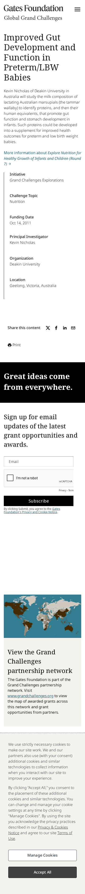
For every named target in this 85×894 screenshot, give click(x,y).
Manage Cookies (42, 855)
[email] (73, 328)
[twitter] (48, 328)
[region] (42, 814)
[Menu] (77, 9)
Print (17, 344)
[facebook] (56, 328)
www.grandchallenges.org (30, 695)
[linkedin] (64, 328)
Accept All (42, 872)
